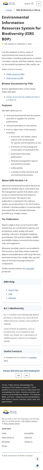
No (26, 375)
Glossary (12, 298)
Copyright (28, 437)
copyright (30, 268)
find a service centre (12, 423)
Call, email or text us (29, 421)
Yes (18, 375)
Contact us (28, 442)
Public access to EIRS (15, 74)
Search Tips (13, 290)
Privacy (4, 446)
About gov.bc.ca (8, 437)
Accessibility (29, 433)
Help (10, 294)
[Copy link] (37, 465)
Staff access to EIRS (14, 78)
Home (4, 433)
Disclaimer (6, 442)
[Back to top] (37, 458)
